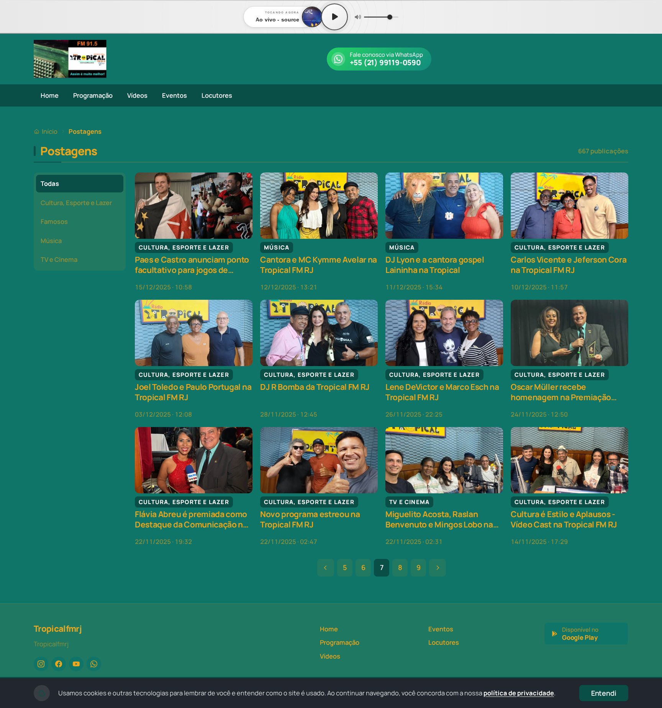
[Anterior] (325, 568)
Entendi (603, 693)
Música (51, 240)
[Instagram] (41, 664)
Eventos (174, 95)
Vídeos (137, 95)
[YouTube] (76, 664)
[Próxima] (437, 568)
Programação (93, 95)
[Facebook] (58, 664)
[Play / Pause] (334, 16)
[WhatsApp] (94, 664)
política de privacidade (518, 692)
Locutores (217, 95)
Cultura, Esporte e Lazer (76, 202)
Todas (50, 183)
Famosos (54, 221)
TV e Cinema (59, 259)
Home (50, 95)
